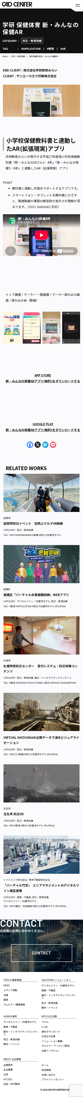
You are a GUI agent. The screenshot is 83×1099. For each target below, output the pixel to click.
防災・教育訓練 (32, 41)
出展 (5, 995)
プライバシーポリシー (53, 1079)
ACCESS (7, 1079)
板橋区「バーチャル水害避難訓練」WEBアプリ (36, 594)
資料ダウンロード (51, 1031)
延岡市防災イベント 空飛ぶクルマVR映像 (33, 523)
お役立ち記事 (48, 1036)
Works (5, 56)
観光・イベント (11, 1044)
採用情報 (46, 1069)
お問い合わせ (48, 1074)
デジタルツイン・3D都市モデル (33, 601)
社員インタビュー (51, 1050)
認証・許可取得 (11, 1083)
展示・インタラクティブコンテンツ (53, 677)
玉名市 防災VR (13, 814)
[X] (38, 445)
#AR (63, 48)
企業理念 (8, 1064)
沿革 (5, 1074)
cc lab (45, 1026)
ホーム (45, 1065)
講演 (5, 999)
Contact (41, 952)
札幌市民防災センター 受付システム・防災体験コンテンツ (40, 668)
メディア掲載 (10, 990)
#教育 (50, 48)
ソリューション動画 (52, 1041)
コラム (45, 1021)
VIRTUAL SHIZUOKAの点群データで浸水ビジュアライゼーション (41, 740)
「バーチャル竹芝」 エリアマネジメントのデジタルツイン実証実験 (41, 888)
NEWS (6, 985)
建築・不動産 (24, 897)
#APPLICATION (31, 48)
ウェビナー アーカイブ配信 (56, 1045)
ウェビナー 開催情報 (14, 1004)
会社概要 (8, 1069)
